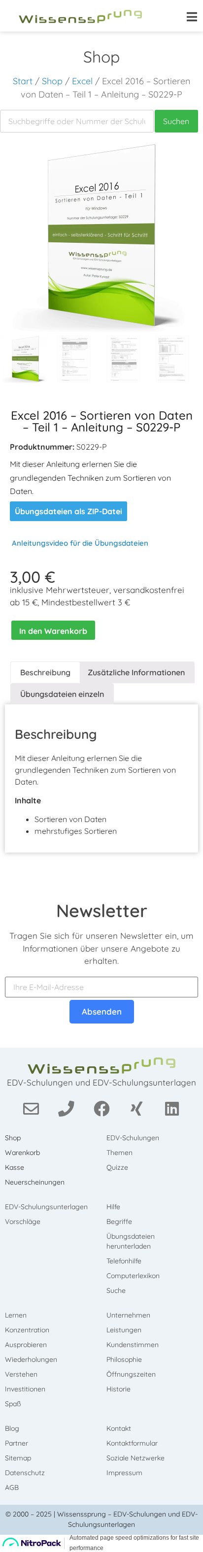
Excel (82, 81)
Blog (12, 1428)
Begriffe (119, 1221)
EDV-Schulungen (132, 1137)
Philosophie (124, 1359)
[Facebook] (102, 1108)
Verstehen (21, 1374)
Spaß (13, 1403)
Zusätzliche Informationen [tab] (136, 672)
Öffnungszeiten (131, 1374)
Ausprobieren (26, 1344)
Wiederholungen (31, 1359)
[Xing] (137, 1108)
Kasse (14, 1167)
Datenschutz (25, 1472)
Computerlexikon (133, 1275)
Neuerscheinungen (35, 1182)
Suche (116, 1290)
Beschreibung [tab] (45, 672)
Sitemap (18, 1457)
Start (23, 81)
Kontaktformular (132, 1443)
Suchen (176, 121)
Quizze (117, 1167)
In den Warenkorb (53, 631)
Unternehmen (128, 1315)
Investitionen (25, 1389)
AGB (12, 1487)
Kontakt (118, 1428)
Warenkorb (22, 1152)
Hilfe (113, 1206)
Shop (52, 81)
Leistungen (123, 1329)
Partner (16, 1443)
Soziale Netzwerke (135, 1457)
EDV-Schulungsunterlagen (46, 1206)
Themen (119, 1152)
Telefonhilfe (123, 1260)
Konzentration (27, 1329)
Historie (118, 1389)
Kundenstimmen (132, 1344)
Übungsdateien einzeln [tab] (62, 694)
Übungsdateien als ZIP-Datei (68, 511)
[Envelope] (31, 1108)
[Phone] (66, 1108)
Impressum (124, 1472)
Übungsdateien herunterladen (130, 1241)
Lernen (16, 1315)
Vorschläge (22, 1221)
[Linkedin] (172, 1108)
